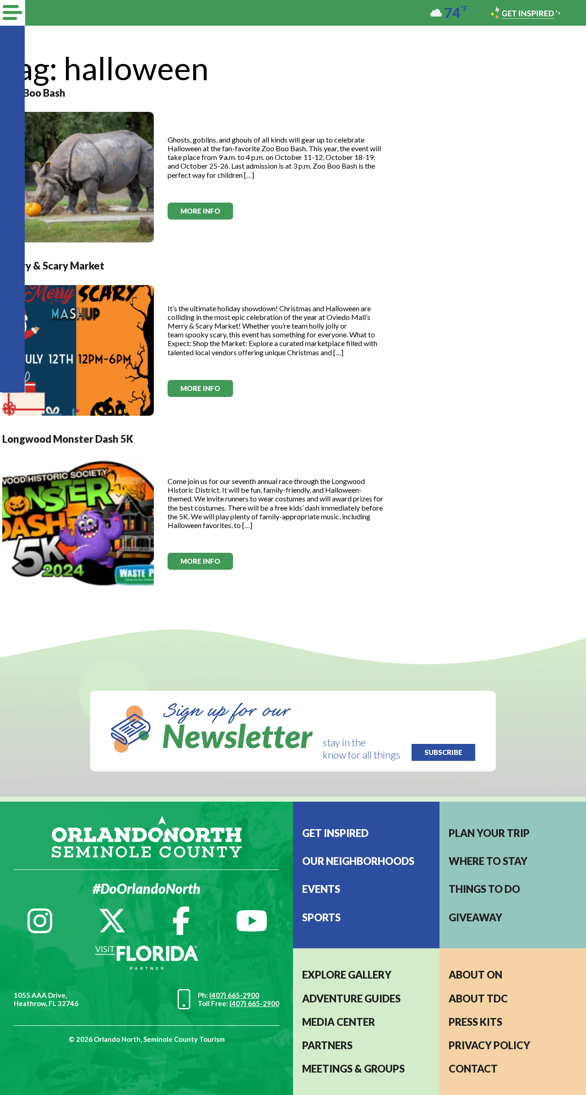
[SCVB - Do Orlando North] (147, 835)
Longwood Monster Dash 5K (67, 439)
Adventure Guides (351, 998)
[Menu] (12, 13)
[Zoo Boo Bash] (78, 176)
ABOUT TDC (478, 998)
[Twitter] (112, 921)
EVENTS (321, 889)
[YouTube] (252, 921)
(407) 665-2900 (234, 995)
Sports (321, 917)
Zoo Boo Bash (33, 93)
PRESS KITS (475, 1022)
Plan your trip (489, 833)
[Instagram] (39, 921)
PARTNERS (327, 1045)
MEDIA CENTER (338, 1022)
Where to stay (488, 861)
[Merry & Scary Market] (78, 349)
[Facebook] (181, 921)
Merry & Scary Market (53, 265)
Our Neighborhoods (358, 861)
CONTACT (473, 1068)
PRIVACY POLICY (489, 1045)
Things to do (484, 889)
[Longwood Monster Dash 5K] (78, 522)
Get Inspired (335, 833)
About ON (475, 974)
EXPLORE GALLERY (346, 974)
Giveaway (475, 917)
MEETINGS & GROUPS (353, 1068)
